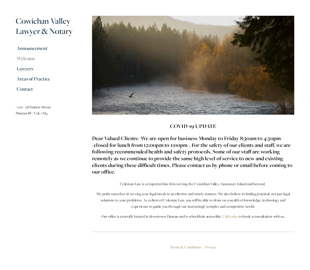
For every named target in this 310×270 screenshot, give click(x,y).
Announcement (32, 48)
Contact (25, 89)
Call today (230, 216)
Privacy (210, 247)
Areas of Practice (33, 79)
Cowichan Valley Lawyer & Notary (44, 26)
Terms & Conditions (186, 247)
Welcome (26, 58)
